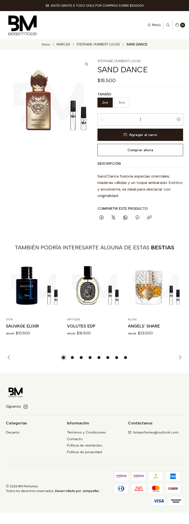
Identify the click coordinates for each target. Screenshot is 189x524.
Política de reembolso (84, 445)
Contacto (75, 439)
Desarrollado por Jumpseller (77, 491)
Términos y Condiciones (86, 432)
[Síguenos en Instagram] (25, 406)
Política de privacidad (84, 452)
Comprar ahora (140, 150)
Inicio (46, 44)
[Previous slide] (9, 357)
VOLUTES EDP (81, 326)
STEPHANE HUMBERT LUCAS (98, 44)
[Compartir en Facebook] (101, 217)
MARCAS (63, 44)
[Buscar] (168, 25)
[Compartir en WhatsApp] (125, 217)
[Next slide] (179, 357)
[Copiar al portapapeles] (149, 217)
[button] (63, 357)
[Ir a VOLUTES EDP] (94, 286)
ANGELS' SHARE (144, 326)
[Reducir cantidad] (102, 119)
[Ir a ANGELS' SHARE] (155, 286)
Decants (12, 432)
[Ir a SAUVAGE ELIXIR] (33, 286)
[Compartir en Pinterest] (137, 217)
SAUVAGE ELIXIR (22, 326)
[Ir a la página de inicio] (22, 25)
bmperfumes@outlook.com (155, 432)
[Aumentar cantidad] (178, 119)
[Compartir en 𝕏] (113, 217)
